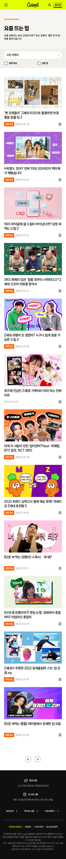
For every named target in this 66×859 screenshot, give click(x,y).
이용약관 (28, 827)
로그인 (58, 4)
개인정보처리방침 (15, 827)
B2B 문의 (9, 811)
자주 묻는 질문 (29, 811)
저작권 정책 (39, 827)
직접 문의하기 (50, 811)
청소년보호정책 (51, 827)
